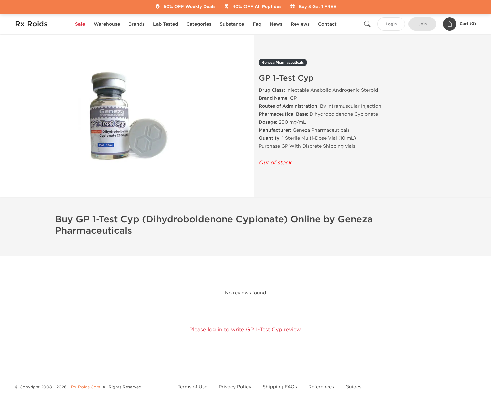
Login (391, 24)
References (321, 387)
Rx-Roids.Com (85, 387)
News (276, 24)
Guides (353, 387)
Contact (327, 24)
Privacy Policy (235, 387)
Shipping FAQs (280, 387)
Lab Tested (165, 24)
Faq (257, 24)
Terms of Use (192, 387)
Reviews (300, 24)
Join (422, 24)
